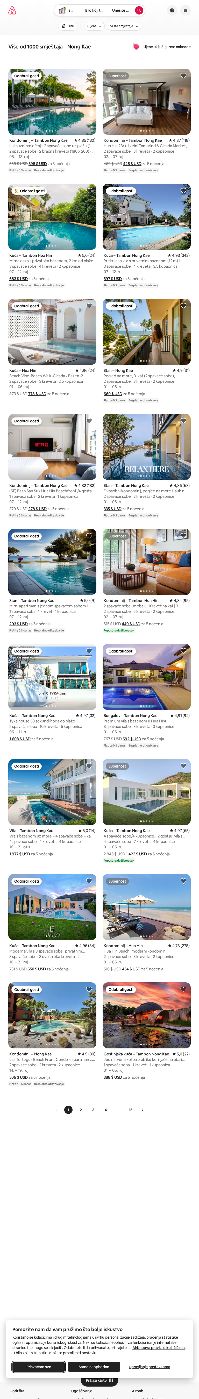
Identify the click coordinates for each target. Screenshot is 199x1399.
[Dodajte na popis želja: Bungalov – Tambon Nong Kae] (183, 651)
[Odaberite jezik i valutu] (172, 10)
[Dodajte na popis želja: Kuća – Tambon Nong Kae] (183, 190)
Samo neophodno (94, 1367)
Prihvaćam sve (38, 1367)
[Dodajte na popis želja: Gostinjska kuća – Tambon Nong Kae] (183, 989)
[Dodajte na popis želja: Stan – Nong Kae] (183, 305)
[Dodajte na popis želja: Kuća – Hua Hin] (89, 305)
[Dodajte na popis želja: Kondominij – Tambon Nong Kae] (89, 75)
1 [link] (68, 1109)
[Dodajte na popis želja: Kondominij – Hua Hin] (183, 881)
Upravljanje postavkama (149, 1367)
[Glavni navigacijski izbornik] (185, 10)
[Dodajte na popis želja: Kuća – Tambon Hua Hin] (89, 190)
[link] (56, 1110)
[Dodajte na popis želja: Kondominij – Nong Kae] (89, 989)
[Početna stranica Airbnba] (12, 10)
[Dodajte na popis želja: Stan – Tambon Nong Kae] (183, 420)
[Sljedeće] (142, 1110)
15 (130, 1109)
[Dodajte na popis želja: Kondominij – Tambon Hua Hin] (183, 535)
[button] (38, 163)
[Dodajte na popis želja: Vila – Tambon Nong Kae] (89, 766)
